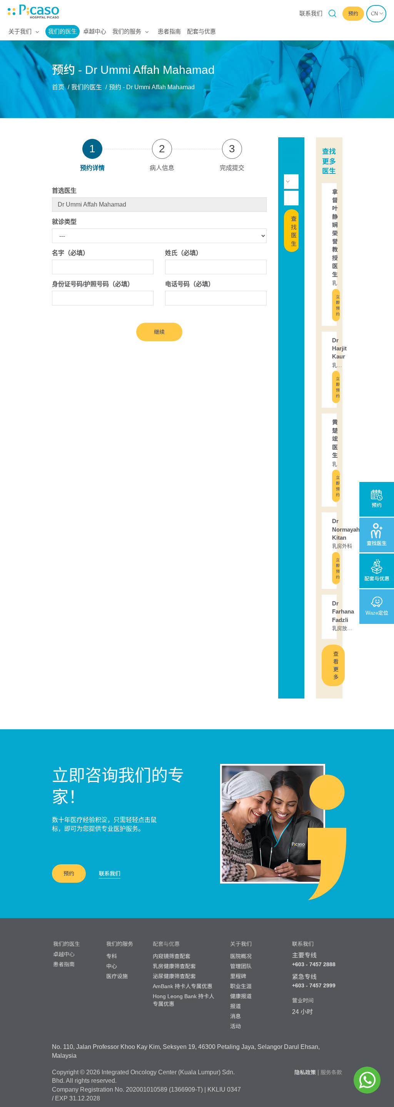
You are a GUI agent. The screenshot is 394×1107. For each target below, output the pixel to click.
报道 (235, 1006)
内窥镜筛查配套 (171, 956)
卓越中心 (94, 31)
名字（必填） (70, 253)
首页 (58, 87)
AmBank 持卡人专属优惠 (182, 986)
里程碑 (238, 976)
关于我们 (20, 31)
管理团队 (241, 966)
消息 (235, 1016)
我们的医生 (62, 31)
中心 (111, 966)
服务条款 (331, 1072)
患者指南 (169, 31)
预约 (68, 873)
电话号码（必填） (189, 284)
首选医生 (64, 190)
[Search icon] (332, 13)
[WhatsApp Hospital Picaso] (367, 1080)
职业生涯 (241, 986)
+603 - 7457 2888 (314, 964)
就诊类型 (64, 221)
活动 (235, 1026)
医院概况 (241, 956)
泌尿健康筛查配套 (174, 976)
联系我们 (310, 13)
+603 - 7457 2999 (314, 985)
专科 (111, 956)
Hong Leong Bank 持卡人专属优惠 (183, 1000)
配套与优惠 (201, 31)
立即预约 (338, 305)
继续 (159, 332)
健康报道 (241, 996)
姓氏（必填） (183, 253)
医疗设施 (117, 976)
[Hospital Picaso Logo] (11, 11)
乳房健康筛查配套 (174, 966)
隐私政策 (305, 1072)
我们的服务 (126, 31)
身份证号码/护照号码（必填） (93, 284)
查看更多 (336, 665)
